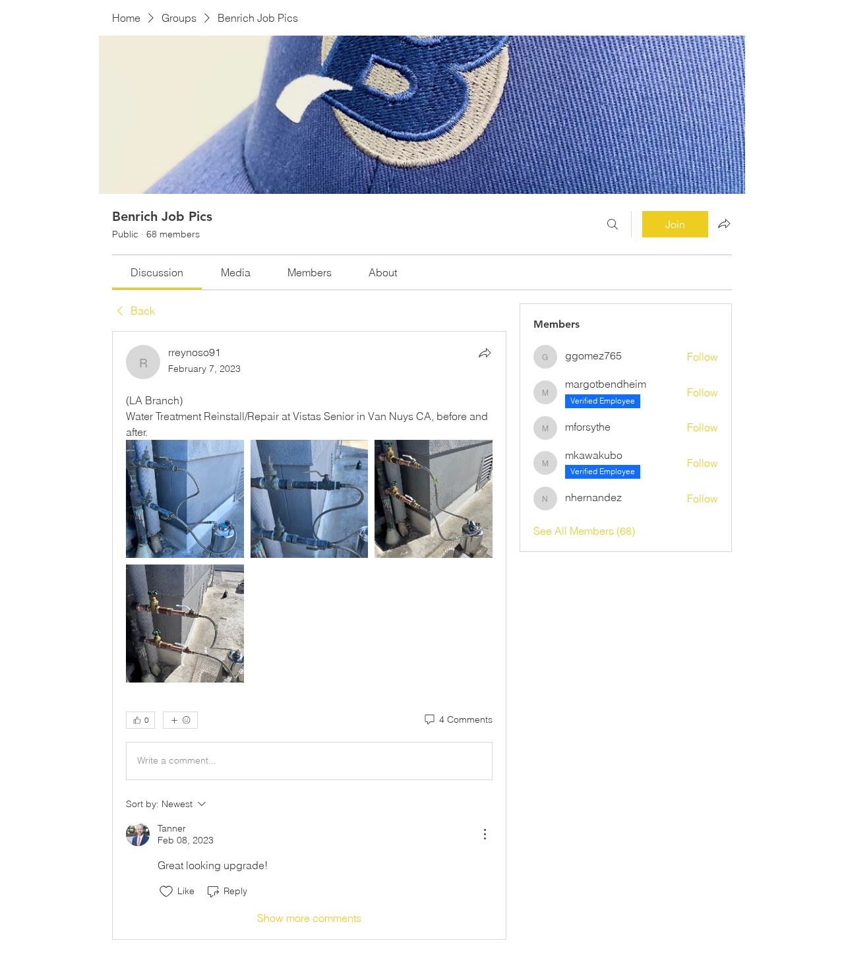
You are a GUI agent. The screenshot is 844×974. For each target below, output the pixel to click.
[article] (309, 635)
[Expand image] (185, 499)
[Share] (485, 353)
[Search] (612, 224)
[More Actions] (485, 834)
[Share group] (724, 223)
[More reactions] (180, 720)
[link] (157, 272)
